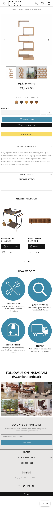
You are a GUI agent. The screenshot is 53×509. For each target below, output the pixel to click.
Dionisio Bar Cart (7, 238)
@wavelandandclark (26, 377)
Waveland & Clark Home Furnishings (14, 3)
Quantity (5, 109)
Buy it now (26, 134)
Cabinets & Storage (23, 9)
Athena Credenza (34, 238)
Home (14, 9)
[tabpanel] (39, 232)
